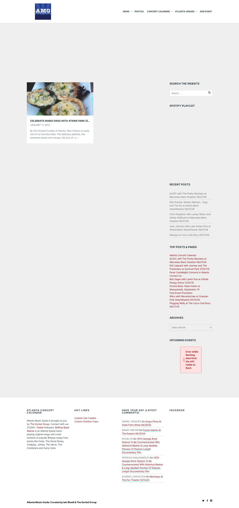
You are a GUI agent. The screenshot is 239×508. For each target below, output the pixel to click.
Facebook (177, 410)
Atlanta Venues (185, 11)
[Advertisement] (119, 47)
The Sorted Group (39, 424)
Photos (139, 11)
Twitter (40, 427)
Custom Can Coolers (85, 418)
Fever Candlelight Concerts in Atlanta (189, 272)
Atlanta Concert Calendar (183, 255)
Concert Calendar (158, 11)
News (126, 11)
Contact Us (175, 275)
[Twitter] (202, 501)
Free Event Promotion (181, 292)
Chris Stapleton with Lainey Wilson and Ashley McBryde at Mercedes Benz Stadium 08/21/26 (190, 217)
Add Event (206, 11)
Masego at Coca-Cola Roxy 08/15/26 (189, 234)
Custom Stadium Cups (86, 421)
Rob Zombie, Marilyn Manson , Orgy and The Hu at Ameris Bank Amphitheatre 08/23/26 (189, 205)
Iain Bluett (68, 502)
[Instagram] (210, 501)
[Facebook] (206, 501)
